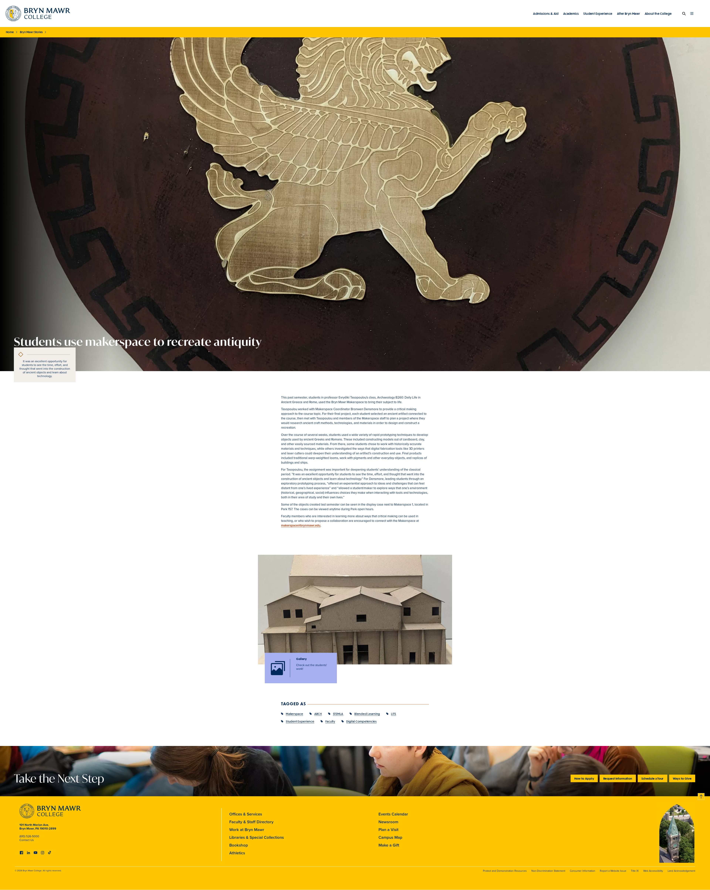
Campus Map (390, 837)
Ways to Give (682, 778)
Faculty (330, 721)
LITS (393, 713)
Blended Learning (367, 713)
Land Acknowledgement (681, 871)
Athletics (237, 853)
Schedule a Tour (652, 778)
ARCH (318, 713)
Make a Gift (388, 845)
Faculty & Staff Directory (251, 822)
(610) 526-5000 (29, 836)
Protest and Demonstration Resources (505, 871)
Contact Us (26, 840)
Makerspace (294, 713)
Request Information (617, 778)
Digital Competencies (361, 721)
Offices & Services (245, 814)
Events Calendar (393, 814)
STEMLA (338, 713)
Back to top (701, 795)
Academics (571, 13)
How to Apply (584, 778)
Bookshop (238, 845)
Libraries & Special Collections (256, 837)
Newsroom (388, 822)
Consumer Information (582, 871)
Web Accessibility (653, 871)
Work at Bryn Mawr (246, 829)
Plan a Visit (388, 829)
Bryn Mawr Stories (31, 32)
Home (10, 32)
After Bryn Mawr (628, 13)
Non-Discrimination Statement (548, 871)
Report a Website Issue (613, 871)
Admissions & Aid (545, 13)
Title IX (635, 871)
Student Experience (597, 13)
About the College (658, 13)
